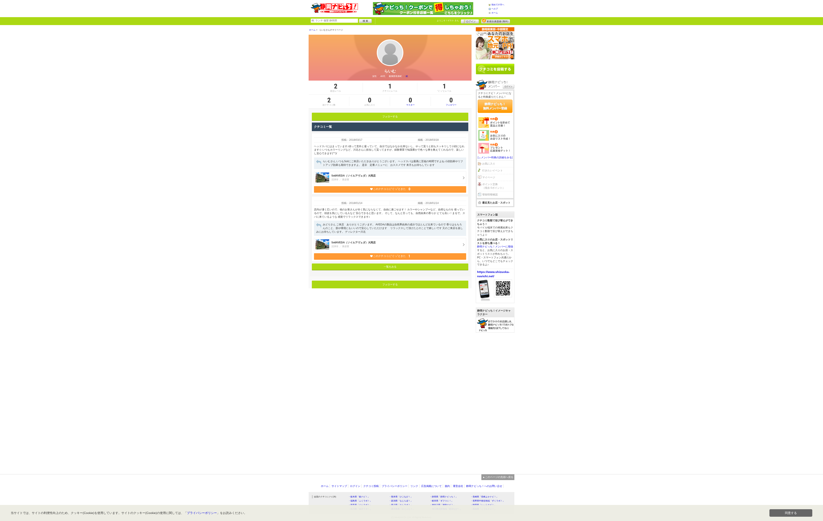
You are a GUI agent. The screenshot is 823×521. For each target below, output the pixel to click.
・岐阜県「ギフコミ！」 (441, 501)
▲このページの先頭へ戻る (497, 477)
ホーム (494, 13)
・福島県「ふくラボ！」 (360, 501)
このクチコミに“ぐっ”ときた (391, 189)
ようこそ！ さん (448, 20)
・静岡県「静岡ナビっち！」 (444, 497)
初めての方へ (497, 4)
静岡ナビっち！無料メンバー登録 (495, 106)
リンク (414, 486)
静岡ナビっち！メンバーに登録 (495, 246)
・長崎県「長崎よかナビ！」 (484, 497)
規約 (447, 486)
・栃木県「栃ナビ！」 (359, 497)
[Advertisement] (495, 401)
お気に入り (488, 163)
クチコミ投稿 (371, 486)
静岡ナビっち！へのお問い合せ (484, 486)
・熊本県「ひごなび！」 (401, 497)
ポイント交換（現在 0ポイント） (493, 186)
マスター (410, 101)
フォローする (390, 116)
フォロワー (451, 101)
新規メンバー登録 (495, 21)
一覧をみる (390, 266)
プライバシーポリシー (394, 486)
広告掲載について (431, 486)
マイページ (488, 177)
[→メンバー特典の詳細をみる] (495, 157)
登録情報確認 (490, 194)
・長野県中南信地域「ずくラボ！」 (487, 501)
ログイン (470, 21)
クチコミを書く (495, 69)
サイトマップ (339, 486)
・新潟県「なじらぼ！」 (401, 501)
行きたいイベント (492, 170)
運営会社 (458, 486)
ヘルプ (494, 8)
